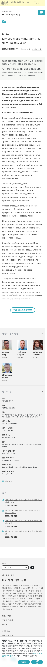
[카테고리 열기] (32, 567)
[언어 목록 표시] (36, 3)
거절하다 (37, 662)
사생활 (4, 624)
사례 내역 (8, 481)
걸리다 (23, 662)
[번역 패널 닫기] (42, 3)
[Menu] (41, 12)
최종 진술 (37, 49)
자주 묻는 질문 (7, 635)
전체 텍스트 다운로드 (22, 310)
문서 (7, 34)
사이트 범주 (8, 567)
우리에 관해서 (7, 620)
